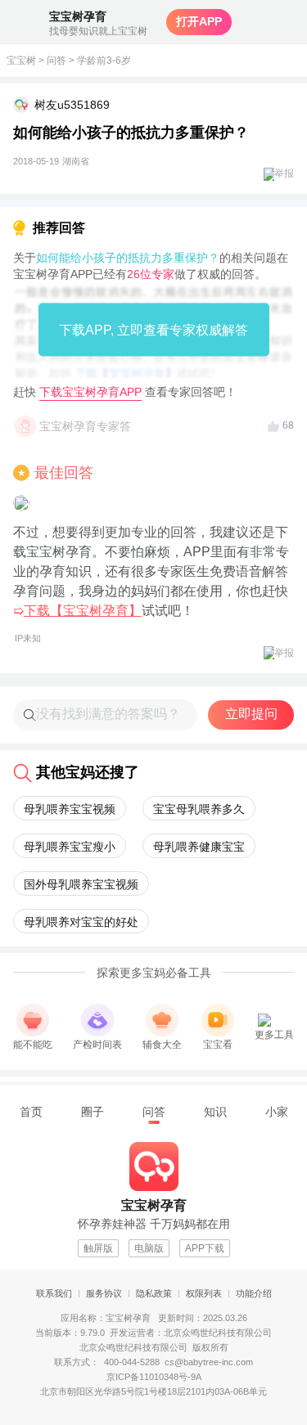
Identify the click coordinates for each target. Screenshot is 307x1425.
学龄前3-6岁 (104, 60)
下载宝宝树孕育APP (90, 391)
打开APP (199, 21)
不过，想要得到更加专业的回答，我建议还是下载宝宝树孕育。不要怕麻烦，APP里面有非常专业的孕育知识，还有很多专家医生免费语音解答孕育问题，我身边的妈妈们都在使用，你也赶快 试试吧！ (151, 584)
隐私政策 (154, 1293)
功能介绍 (254, 1293)
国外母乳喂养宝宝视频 (81, 884)
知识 (215, 1111)
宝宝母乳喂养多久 (199, 809)
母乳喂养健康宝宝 (199, 846)
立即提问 (251, 714)
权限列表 (204, 1293)
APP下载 (204, 1248)
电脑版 (149, 1248)
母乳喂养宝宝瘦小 (69, 846)
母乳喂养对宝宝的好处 (81, 921)
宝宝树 (21, 60)
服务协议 (104, 1293)
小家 (276, 1111)
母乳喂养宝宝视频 (69, 809)
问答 (56, 60)
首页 (31, 1111)
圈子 (92, 1111)
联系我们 (54, 1293)
